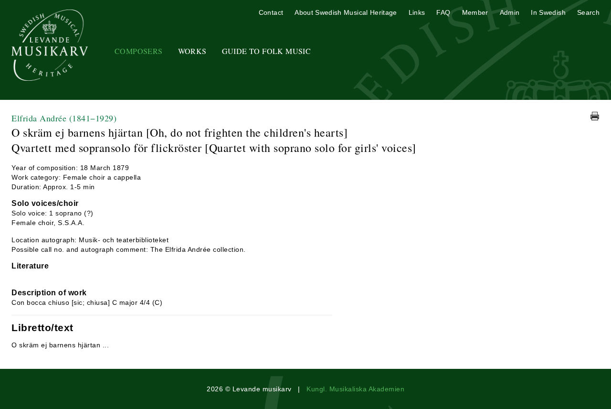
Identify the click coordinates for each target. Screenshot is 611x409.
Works (192, 51)
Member (475, 12)
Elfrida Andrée (63, 118)
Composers (139, 51)
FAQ (443, 12)
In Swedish (548, 12)
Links (417, 12)
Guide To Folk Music (266, 51)
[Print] (595, 116)
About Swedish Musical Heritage (346, 12)
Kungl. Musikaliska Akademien (355, 389)
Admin (510, 12)
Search (588, 12)
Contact (271, 12)
